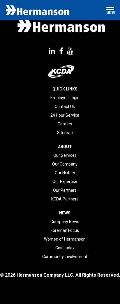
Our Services (65, 155)
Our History (65, 172)
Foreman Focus (65, 230)
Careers (65, 124)
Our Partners (65, 190)
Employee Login (65, 97)
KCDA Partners (65, 199)
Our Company (64, 164)
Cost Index (65, 248)
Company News (64, 221)
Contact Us (65, 106)
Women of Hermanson (65, 239)
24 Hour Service (64, 115)
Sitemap (65, 132)
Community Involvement (64, 256)
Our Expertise (64, 181)
